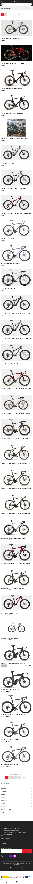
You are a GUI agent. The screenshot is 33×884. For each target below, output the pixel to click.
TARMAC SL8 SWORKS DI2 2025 (10, 740)
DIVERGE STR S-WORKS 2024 (9, 638)
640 (15, 828)
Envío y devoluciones (5, 838)
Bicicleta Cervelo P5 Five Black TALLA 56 (13, 663)
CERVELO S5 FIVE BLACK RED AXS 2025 (12, 588)
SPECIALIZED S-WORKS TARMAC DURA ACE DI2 (15, 138)
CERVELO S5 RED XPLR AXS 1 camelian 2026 (14, 63)
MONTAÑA (3, 788)
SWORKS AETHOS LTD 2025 (9, 238)
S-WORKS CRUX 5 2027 (8, 288)
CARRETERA (4, 791)
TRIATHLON (3, 794)
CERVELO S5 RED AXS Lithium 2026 (11, 38)
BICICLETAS (5, 784)
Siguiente (25, 777)
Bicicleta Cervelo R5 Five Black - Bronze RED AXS (15, 463)
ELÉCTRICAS (4, 800)
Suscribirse (26, 851)
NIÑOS (2, 812)
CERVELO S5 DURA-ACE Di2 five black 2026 (13, 88)
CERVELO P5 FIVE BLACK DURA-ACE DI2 (13, 690)
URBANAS (3, 803)
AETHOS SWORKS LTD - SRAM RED (11, 263)
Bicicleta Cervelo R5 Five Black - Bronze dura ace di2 (16, 513)
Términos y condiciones (6, 848)
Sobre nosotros (4, 835)
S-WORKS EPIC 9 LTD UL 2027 (10, 363)
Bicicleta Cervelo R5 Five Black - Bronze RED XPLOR (16, 488)
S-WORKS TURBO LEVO (8, 163)
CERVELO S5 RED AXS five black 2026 (12, 113)
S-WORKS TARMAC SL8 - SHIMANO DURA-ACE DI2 (16, 715)
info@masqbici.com (8, 834)
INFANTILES (3, 806)
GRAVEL (3, 797)
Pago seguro (4, 840)
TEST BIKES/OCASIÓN (6, 809)
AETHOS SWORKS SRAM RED (9, 764)
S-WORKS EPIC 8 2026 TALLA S (10, 613)
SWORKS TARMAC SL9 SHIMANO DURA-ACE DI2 (15, 438)
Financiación (4, 843)
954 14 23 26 (10, 828)
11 (19, 777)
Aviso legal (3, 846)
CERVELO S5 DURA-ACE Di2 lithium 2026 (13, 538)
